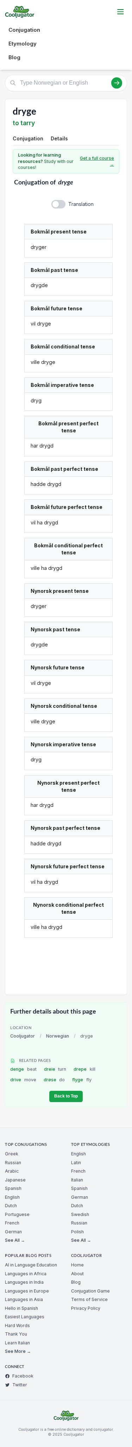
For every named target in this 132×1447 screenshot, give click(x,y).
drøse (54, 1079)
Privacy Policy (85, 1308)
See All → (15, 1240)
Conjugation (24, 29)
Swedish (80, 1214)
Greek (11, 1153)
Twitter (19, 1384)
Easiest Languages (24, 1316)
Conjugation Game (90, 1291)
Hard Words (17, 1325)
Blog (14, 57)
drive (23, 1079)
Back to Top (66, 1096)
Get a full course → (97, 161)
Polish (77, 1231)
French (12, 1223)
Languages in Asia (24, 1299)
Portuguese (17, 1214)
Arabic (12, 1171)
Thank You (16, 1334)
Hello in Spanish (21, 1308)
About (77, 1273)
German (13, 1231)
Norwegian (57, 1036)
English (12, 1197)
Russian (13, 1162)
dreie (55, 1069)
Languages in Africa (25, 1273)
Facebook (22, 1376)
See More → (18, 1351)
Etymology (22, 43)
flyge (82, 1079)
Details (59, 138)
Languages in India (24, 1282)
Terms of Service (89, 1299)
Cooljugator (22, 1036)
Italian (77, 1179)
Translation (81, 204)
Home (77, 1264)
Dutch (11, 1205)
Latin (76, 1162)
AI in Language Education (31, 1264)
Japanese (15, 1179)
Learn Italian (17, 1342)
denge (23, 1069)
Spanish (13, 1188)
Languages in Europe (27, 1291)
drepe (84, 1069)
